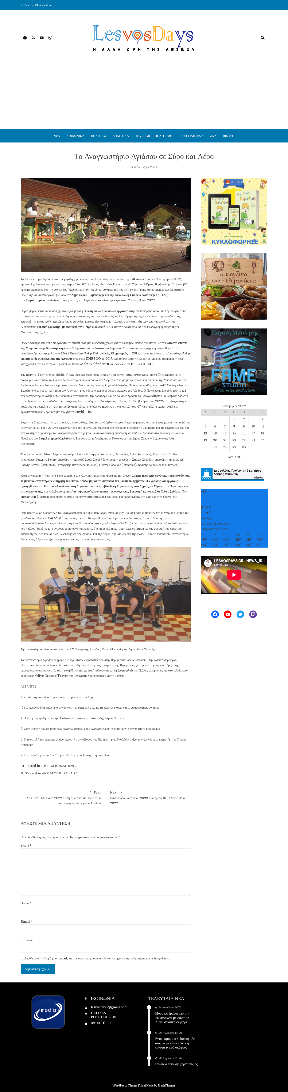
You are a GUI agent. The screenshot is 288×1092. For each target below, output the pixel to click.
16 (243, 433)
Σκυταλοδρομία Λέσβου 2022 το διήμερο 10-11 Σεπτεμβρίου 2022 (148, 798)
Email (26, 922)
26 (205, 447)
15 (234, 433)
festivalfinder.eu (96, 364)
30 (244, 447)
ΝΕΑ (57, 136)
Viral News (146, 1085)
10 (253, 426)
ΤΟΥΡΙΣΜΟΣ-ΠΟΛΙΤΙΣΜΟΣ (154, 136)
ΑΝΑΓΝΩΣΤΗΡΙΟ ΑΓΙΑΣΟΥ (60, 773)
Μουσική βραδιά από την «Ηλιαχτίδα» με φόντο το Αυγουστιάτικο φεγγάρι (172, 1017)
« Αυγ (229, 457)
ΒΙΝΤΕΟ (228, 136)
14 (224, 433)
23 (244, 440)
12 (205, 433)
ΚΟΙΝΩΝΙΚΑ (75, 136)
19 (205, 440)
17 (253, 433)
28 (225, 447)
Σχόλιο (26, 846)
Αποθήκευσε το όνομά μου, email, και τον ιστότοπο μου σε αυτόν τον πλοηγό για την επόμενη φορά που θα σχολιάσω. (97, 958)
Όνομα (26, 903)
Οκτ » (238, 457)
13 (215, 433)
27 (215, 447)
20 (215, 440)
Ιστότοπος (27, 940)
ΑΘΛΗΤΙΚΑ (121, 136)
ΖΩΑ (213, 136)
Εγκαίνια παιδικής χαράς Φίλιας (176, 1064)
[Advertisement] (144, 97)
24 (253, 440)
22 (234, 440)
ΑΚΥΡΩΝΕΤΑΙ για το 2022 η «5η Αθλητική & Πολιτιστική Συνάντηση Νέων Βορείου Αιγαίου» (63, 798)
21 (224, 440)
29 (234, 447)
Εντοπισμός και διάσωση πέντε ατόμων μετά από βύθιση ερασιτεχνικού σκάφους (176, 1043)
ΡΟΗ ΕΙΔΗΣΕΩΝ (192, 136)
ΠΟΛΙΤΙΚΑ (98, 136)
